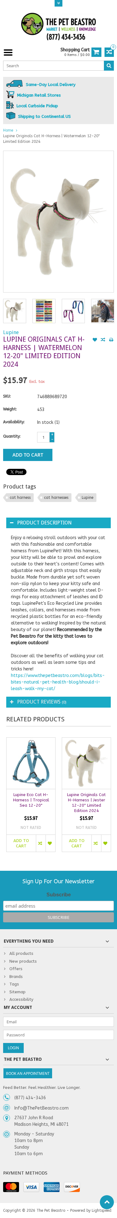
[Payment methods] (11, 1187)
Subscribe (58, 894)
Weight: (10, 409)
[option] (14, 311)
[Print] (111, 340)
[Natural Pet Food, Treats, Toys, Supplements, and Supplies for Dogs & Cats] (58, 26)
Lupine (11, 332)
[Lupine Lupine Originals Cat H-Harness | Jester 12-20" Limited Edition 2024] (86, 763)
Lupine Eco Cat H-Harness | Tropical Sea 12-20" (31, 800)
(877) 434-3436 (30, 1097)
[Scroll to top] (107, 1202)
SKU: (7, 396)
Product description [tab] (44, 523)
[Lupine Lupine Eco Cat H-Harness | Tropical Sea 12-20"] (31, 763)
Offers (15, 968)
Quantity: (12, 436)
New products (23, 961)
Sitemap (17, 992)
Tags (14, 984)
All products (21, 953)
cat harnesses (56, 497)
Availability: (14, 422)
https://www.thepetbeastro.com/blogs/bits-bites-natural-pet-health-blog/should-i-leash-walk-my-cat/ (58, 682)
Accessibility (21, 999)
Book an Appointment (28, 1073)
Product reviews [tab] (41, 702)
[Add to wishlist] (95, 340)
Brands (16, 976)
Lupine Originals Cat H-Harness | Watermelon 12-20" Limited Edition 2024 (51, 139)
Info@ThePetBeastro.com (41, 1108)
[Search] (109, 66)
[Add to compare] (103, 340)
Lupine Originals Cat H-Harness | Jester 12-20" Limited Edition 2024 (86, 802)
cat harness (20, 497)
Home (8, 130)
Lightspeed (101, 1210)
